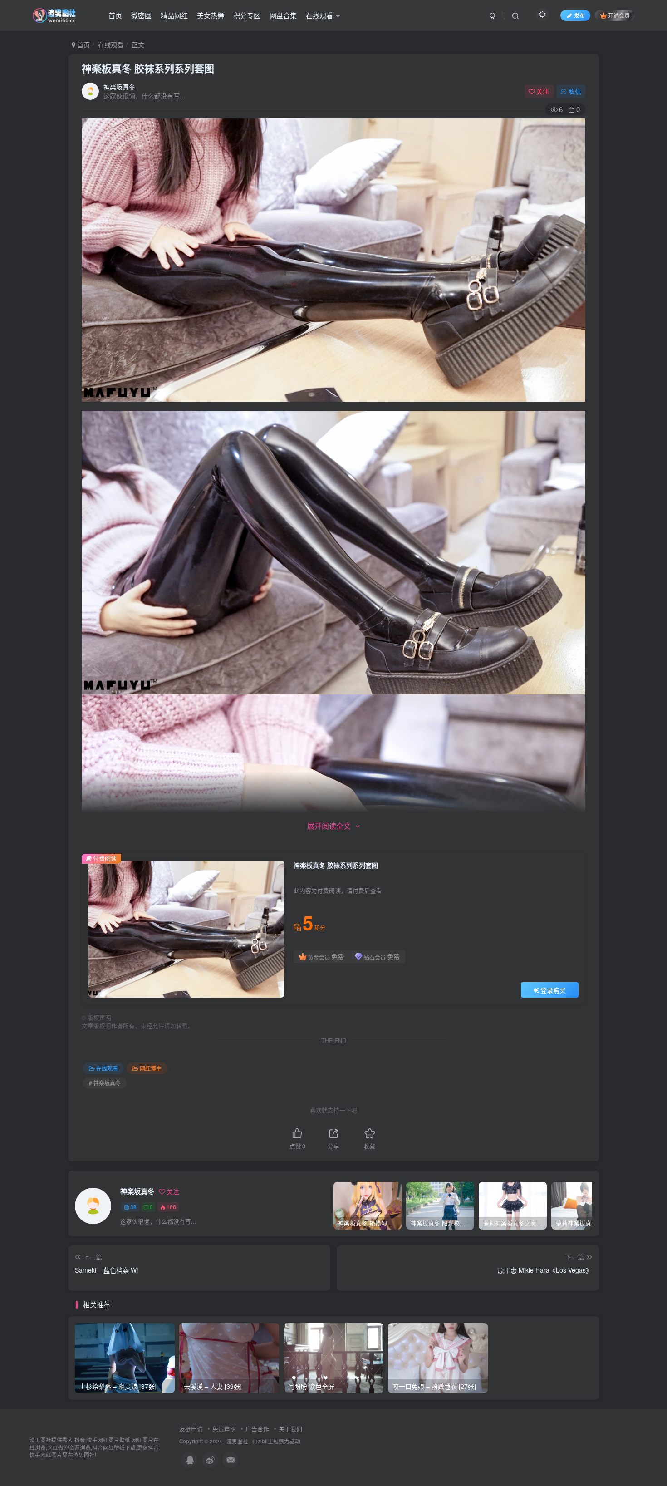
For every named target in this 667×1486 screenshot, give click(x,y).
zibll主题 (268, 1441)
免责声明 (224, 1428)
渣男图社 (237, 1441)
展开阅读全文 (329, 826)
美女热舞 (210, 15)
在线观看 (319, 15)
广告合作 (257, 1428)
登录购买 (553, 989)
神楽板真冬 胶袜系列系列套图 (148, 68)
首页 (115, 15)
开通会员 (619, 15)
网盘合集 (283, 15)
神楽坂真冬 (119, 86)
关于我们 (290, 1428)
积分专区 (246, 15)
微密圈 (141, 15)
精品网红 (174, 15)
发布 (579, 15)
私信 (575, 91)
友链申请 (191, 1428)
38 (133, 1206)
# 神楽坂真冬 (105, 1083)
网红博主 (151, 1068)
